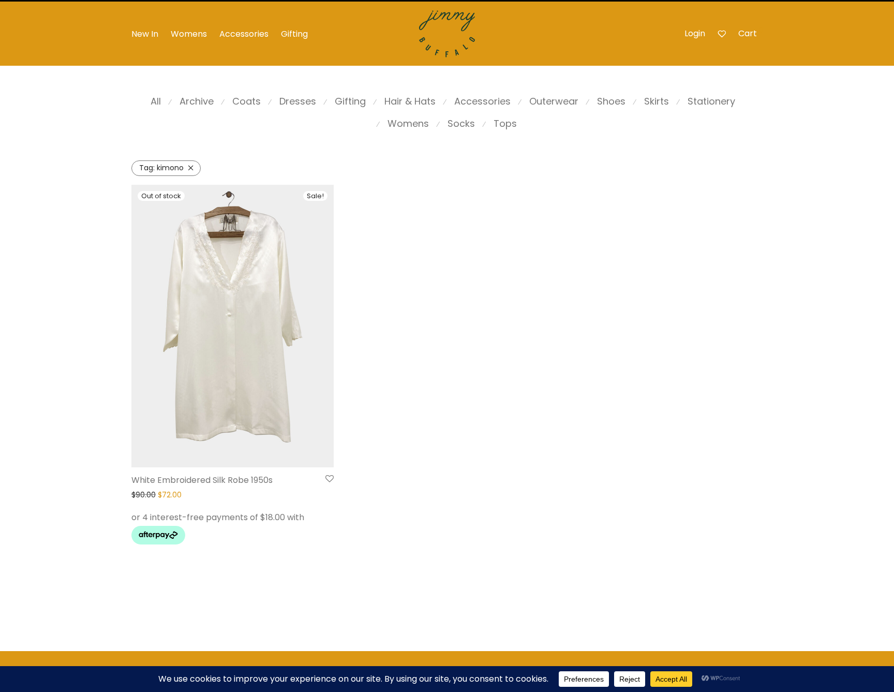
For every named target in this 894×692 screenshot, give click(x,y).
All (156, 101)
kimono (161, 168)
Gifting (294, 34)
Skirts (656, 101)
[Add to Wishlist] (329, 479)
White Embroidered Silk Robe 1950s (202, 480)
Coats (246, 101)
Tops (505, 123)
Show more (148, 538)
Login (694, 33)
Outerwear (553, 101)
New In (144, 34)
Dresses (297, 101)
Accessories (244, 34)
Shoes (611, 101)
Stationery (711, 101)
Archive (197, 101)
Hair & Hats (410, 101)
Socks (461, 123)
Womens (189, 34)
